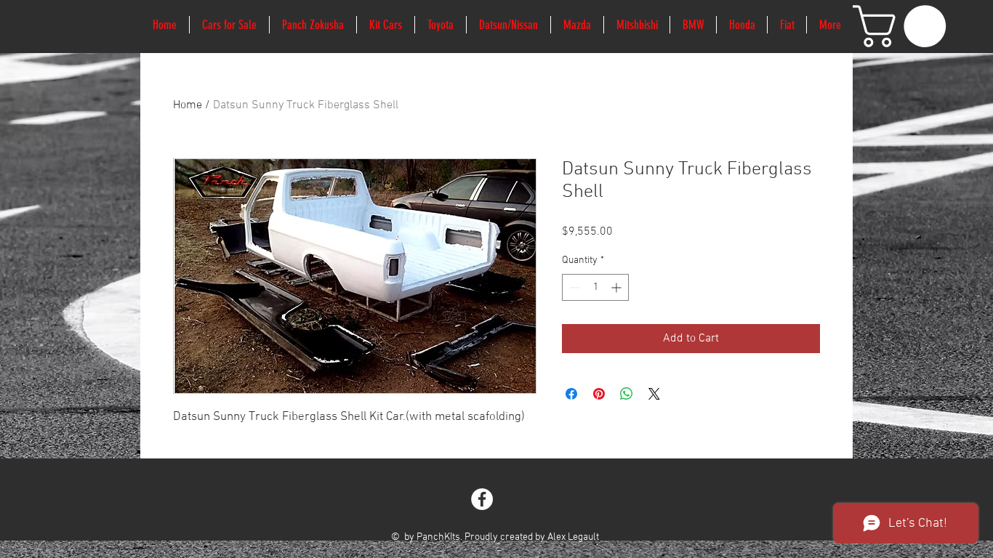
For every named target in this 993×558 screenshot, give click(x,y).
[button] (904, 26)
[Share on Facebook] (571, 394)
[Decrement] (573, 287)
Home (187, 105)
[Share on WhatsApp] (626, 394)
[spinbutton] (595, 287)
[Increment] (617, 287)
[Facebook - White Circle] (482, 499)
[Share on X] (654, 394)
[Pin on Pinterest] (599, 394)
